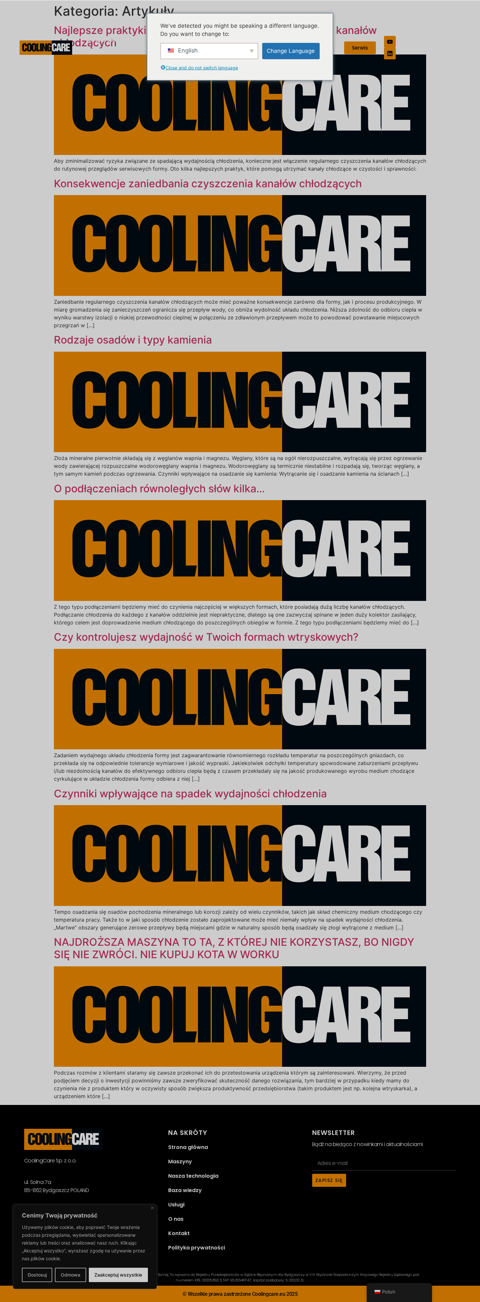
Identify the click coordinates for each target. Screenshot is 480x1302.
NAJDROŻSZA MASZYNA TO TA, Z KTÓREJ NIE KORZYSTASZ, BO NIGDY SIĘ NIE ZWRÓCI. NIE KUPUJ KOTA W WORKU (234, 948)
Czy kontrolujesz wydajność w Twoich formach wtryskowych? (206, 637)
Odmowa (70, 1275)
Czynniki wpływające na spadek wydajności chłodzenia (190, 793)
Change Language (291, 50)
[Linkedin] (390, 53)
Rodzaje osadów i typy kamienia (133, 339)
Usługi (176, 1204)
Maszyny (180, 1161)
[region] (85, 1247)
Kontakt (179, 1233)
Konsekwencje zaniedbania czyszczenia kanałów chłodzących (208, 183)
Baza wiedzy (185, 1190)
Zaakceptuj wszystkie (118, 1275)
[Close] (152, 1207)
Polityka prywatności (196, 1247)
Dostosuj (37, 1275)
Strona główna (107, 40)
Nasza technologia (193, 1176)
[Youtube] (390, 42)
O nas (176, 1219)
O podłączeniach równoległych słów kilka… (159, 488)
